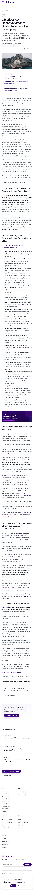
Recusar (20, 885)
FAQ (19, 828)
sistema (14, 554)
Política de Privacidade (18, 882)
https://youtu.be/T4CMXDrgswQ (12, 672)
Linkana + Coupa (22, 792)
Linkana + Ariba (22, 795)
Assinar (27, 864)
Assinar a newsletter (11, 715)
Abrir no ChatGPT (11, 695)
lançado (18, 533)
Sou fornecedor (22, 831)
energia (20, 304)
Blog (4, 11)
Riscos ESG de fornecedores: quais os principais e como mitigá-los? (16, 515)
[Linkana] (8, 2)
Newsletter (5, 844)
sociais (4, 497)
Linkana (25, 596)
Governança (5, 841)
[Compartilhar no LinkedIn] (25, 48)
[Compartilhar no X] (28, 48)
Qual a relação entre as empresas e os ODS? (16, 86)
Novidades (21, 825)
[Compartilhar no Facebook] (31, 48)
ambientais (27, 495)
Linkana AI (5, 811)
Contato (4, 847)
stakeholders (9, 454)
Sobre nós (4, 838)
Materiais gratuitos (23, 822)
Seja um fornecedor (7, 822)
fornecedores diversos (9, 588)
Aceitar (13, 885)
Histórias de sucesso (7, 819)
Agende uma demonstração (11, 771)
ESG (8, 11)
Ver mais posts (8, 775)
